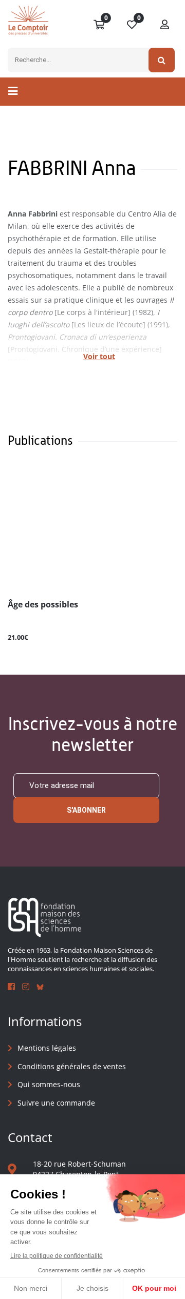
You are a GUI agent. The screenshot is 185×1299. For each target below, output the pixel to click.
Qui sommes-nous (48, 1084)
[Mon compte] (165, 25)
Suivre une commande (56, 1103)
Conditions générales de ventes (71, 1066)
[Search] (162, 60)
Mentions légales (46, 1048)
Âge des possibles (43, 605)
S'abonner (86, 810)
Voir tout (99, 356)
